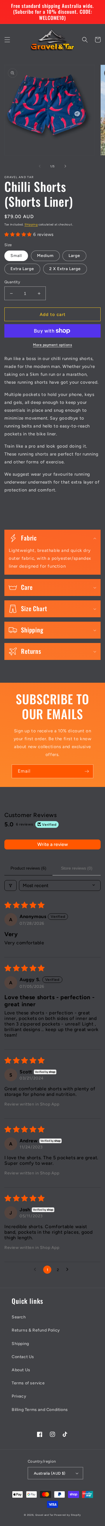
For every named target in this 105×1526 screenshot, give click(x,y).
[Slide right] (65, 166)
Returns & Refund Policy (36, 1330)
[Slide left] (39, 166)
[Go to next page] (69, 1270)
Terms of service (28, 1383)
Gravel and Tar (44, 1514)
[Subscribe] (86, 771)
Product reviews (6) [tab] (28, 868)
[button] (7, 39)
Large (74, 255)
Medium (45, 255)
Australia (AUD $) (50, 1473)
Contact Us (23, 1356)
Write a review (52, 844)
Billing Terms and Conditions (40, 1409)
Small (16, 255)
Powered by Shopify (67, 1514)
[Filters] (10, 885)
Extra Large (22, 268)
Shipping (31, 224)
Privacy (19, 1396)
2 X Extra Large (65, 268)
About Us (21, 1369)
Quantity (12, 282)
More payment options (52, 345)
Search (19, 1317)
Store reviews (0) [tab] (76, 868)
